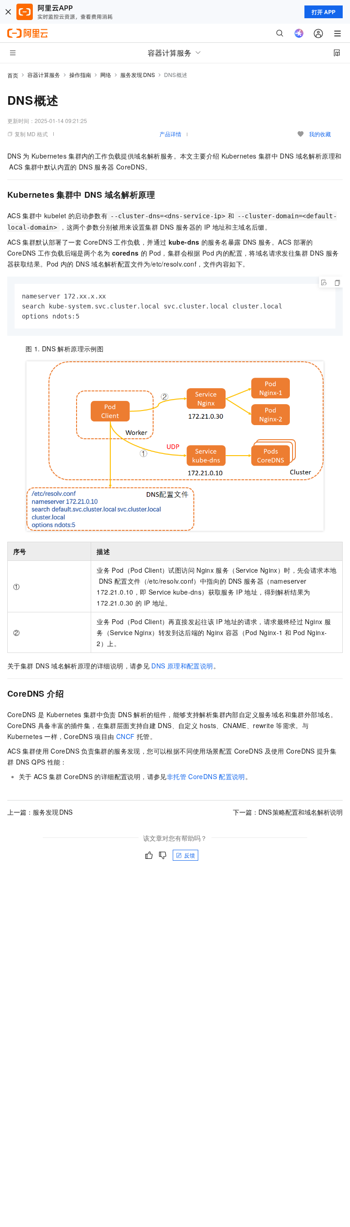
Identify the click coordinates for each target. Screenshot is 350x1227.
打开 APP (323, 12)
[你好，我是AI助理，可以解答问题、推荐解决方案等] (299, 33)
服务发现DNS (137, 74)
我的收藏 (320, 134)
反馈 (189, 855)
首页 (12, 75)
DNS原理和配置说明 (182, 665)
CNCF (125, 736)
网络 (105, 74)
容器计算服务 (43, 74)
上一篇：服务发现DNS (39, 811)
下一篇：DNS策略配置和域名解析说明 (288, 811)
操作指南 (80, 74)
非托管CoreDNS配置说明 (206, 776)
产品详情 (170, 134)
